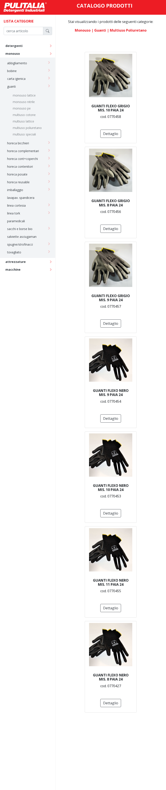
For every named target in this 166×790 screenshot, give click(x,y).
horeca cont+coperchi (22, 159)
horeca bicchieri (18, 143)
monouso (12, 53)
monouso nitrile (24, 102)
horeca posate (17, 174)
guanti (11, 86)
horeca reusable (18, 182)
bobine (12, 71)
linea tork (13, 213)
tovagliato (14, 252)
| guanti (98, 30)
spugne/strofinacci (20, 244)
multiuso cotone (24, 115)
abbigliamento (17, 63)
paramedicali (16, 221)
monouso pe (22, 108)
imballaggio (15, 190)
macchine (13, 269)
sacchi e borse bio (19, 229)
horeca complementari (23, 151)
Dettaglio (110, 133)
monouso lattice (24, 95)
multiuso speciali (24, 134)
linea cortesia (16, 205)
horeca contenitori (20, 166)
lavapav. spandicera (20, 198)
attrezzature (15, 262)
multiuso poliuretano (27, 128)
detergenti (13, 46)
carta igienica (16, 79)
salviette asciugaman (22, 237)
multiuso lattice (23, 121)
